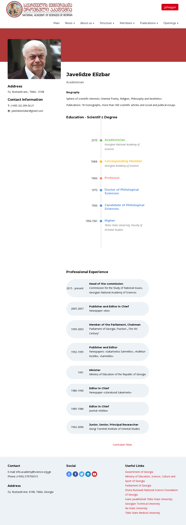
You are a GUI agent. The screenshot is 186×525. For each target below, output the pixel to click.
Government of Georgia (139, 472)
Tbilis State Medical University (142, 512)
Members (126, 23)
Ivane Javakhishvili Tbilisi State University (148, 499)
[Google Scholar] (69, 474)
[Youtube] (94, 474)
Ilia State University (136, 508)
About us (86, 23)
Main (56, 23)
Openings (170, 23)
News (69, 23)
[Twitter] (81, 474)
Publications (148, 23)
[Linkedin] (88, 474)
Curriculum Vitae (122, 444)
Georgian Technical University (142, 503)
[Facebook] (75, 474)
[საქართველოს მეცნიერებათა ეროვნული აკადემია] (39, 9)
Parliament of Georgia (138, 485)
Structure (106, 23)
